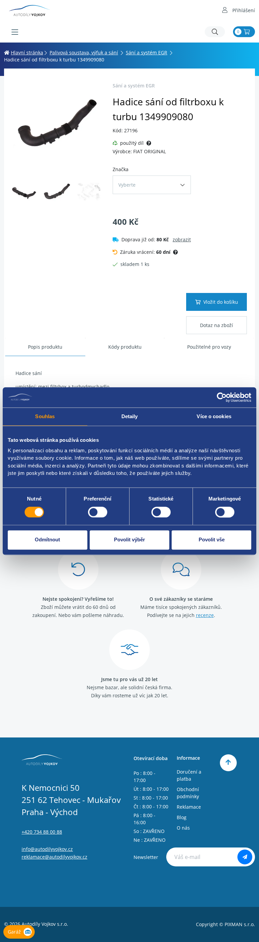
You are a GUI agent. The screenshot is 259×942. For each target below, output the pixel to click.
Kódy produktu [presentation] (125, 347)
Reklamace (189, 807)
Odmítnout (47, 540)
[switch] (97, 512)
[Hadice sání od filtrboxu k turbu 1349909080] (56, 125)
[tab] (45, 347)
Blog (181, 817)
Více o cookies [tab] (214, 416)
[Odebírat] (244, 857)
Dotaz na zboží (216, 325)
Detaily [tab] (129, 416)
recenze (205, 615)
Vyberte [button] (127, 185)
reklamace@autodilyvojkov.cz (54, 857)
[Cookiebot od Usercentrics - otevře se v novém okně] (221, 397)
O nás (183, 828)
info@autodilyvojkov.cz (47, 849)
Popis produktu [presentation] (45, 347)
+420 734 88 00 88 (42, 832)
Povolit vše (212, 540)
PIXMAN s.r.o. (240, 924)
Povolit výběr (129, 540)
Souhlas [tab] (45, 416)
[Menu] (14, 32)
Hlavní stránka (27, 52)
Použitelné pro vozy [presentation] (209, 347)
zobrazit (182, 239)
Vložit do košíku (220, 302)
